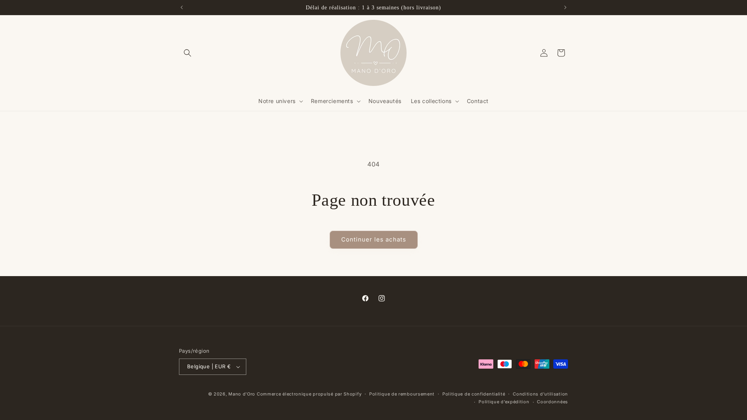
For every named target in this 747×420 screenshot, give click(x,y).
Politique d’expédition (504, 401)
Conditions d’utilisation (540, 394)
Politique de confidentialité (473, 394)
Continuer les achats (373, 239)
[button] (187, 52)
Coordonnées (552, 401)
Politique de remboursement (402, 394)
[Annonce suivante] (565, 7)
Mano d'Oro (241, 394)
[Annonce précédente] (181, 7)
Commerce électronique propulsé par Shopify (309, 394)
